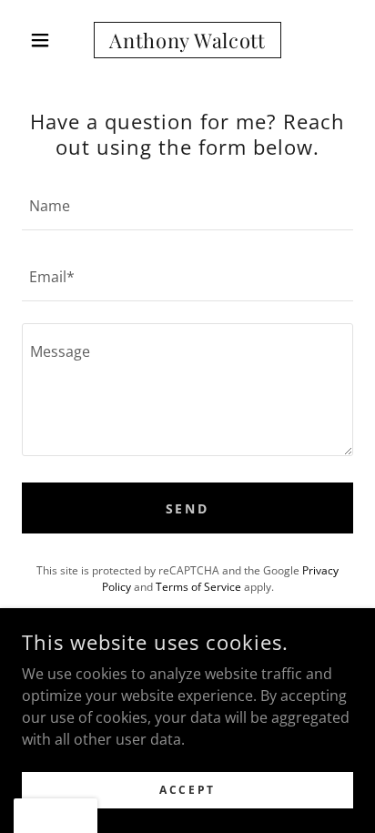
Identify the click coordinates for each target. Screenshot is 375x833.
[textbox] (187, 205)
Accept (187, 789)
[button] (47, 40)
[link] (188, 40)
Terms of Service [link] (198, 586)
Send (188, 508)
